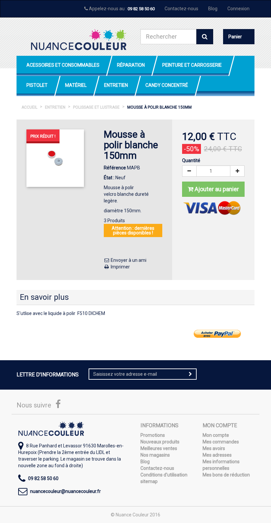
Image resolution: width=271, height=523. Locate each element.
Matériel (76, 85)
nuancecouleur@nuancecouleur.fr (65, 491)
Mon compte (216, 435)
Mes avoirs (214, 448)
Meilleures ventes (158, 448)
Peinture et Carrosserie (192, 65)
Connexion (238, 8)
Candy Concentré (166, 85)
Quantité (191, 160)
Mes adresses (217, 455)
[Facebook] (58, 405)
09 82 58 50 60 (141, 8)
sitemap (149, 481)
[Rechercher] (204, 36)
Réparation (131, 65)
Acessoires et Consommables (62, 65)
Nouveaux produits (159, 441)
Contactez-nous (181, 8)
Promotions (152, 435)
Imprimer (120, 266)
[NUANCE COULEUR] (78, 40)
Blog (212, 8)
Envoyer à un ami (128, 260)
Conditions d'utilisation (163, 474)
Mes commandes (221, 441)
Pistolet (37, 85)
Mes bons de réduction (226, 474)
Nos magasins (155, 455)
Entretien (116, 85)
